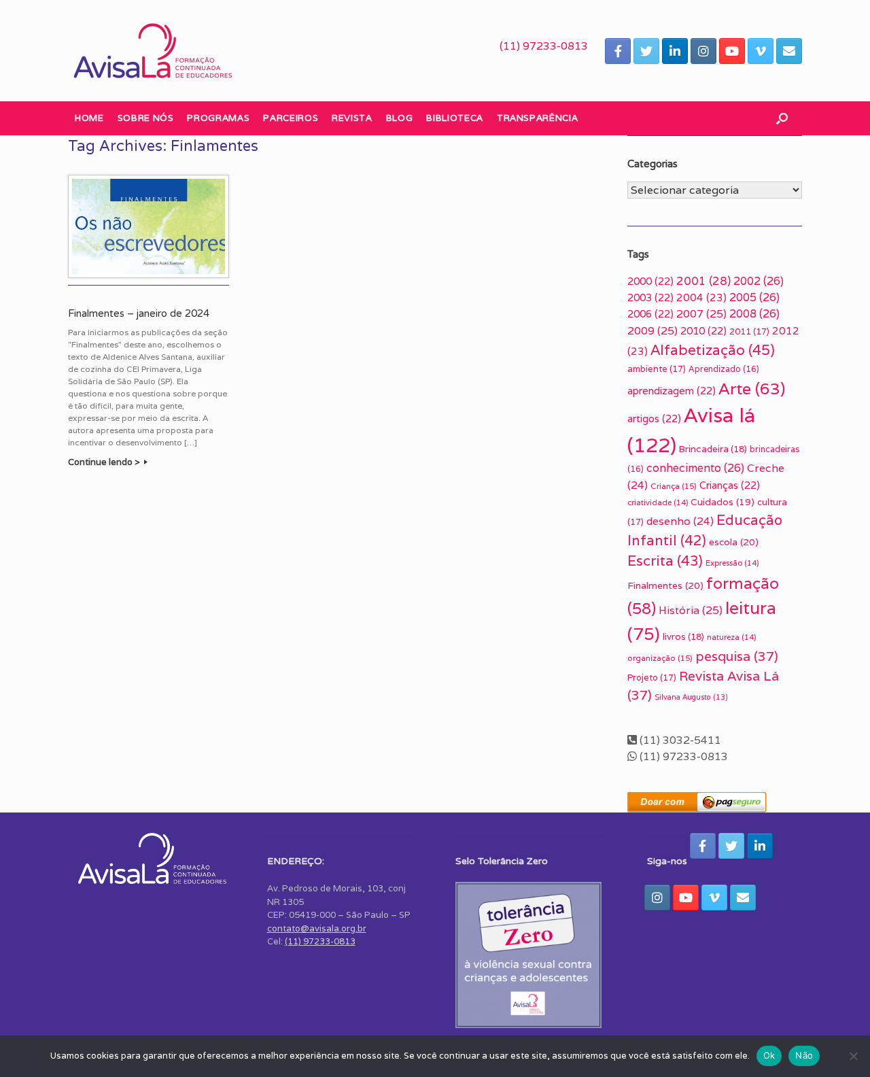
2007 (701, 314)
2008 (754, 314)
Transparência (537, 118)
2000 (650, 281)
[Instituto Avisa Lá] (153, 50)
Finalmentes (665, 585)
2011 (749, 331)
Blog (399, 118)
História (691, 610)
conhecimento (695, 468)
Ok (769, 1055)
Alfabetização (712, 350)
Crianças (729, 485)
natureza (731, 637)
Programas (218, 118)
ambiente (656, 369)
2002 (758, 281)
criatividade (657, 502)
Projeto (651, 677)
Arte (751, 388)
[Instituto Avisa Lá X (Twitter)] (646, 51)
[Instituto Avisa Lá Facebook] (618, 51)
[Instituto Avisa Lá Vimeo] (760, 51)
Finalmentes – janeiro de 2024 (138, 313)
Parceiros (290, 118)
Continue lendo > (105, 462)
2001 (703, 280)
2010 (703, 330)
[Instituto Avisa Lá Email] (789, 51)
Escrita (665, 560)
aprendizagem (671, 390)
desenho (680, 521)
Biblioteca (454, 118)
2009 (652, 331)
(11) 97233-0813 (544, 46)
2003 (650, 297)
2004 (701, 297)
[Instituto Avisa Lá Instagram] (703, 51)
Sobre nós (146, 118)
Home (89, 118)
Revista (352, 118)
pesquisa (736, 656)
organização (660, 658)
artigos (654, 418)
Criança (673, 486)
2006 (650, 313)
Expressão (732, 563)
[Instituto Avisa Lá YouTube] (732, 51)
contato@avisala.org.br (316, 928)
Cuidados (722, 502)
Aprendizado (724, 369)
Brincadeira (713, 449)
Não (804, 1055)
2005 (754, 297)
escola (734, 542)
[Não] (853, 1056)
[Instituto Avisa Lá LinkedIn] (675, 51)
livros (683, 637)
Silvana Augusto (691, 697)
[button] (782, 118)
